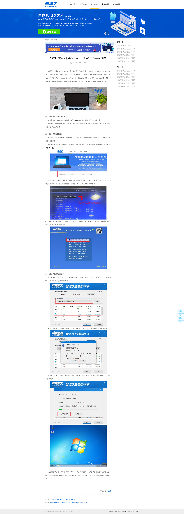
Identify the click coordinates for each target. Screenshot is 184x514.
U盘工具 (72, 4)
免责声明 (111, 511)
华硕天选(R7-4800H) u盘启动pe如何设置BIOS (64, 499)
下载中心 (83, 4)
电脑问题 (116, 4)
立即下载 (51, 32)
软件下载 (130, 511)
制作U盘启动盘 (75, 120)
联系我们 (136, 511)
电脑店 (109, 491)
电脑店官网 (123, 511)
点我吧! (54, 50)
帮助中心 (94, 4)
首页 (52, 40)
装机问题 (105, 4)
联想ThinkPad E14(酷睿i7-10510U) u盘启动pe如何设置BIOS (68, 502)
